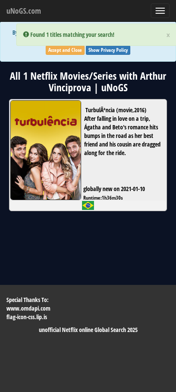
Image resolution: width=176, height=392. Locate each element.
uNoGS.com (23, 11)
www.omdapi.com (28, 308)
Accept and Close (65, 50)
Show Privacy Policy (108, 50)
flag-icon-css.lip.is (26, 317)
